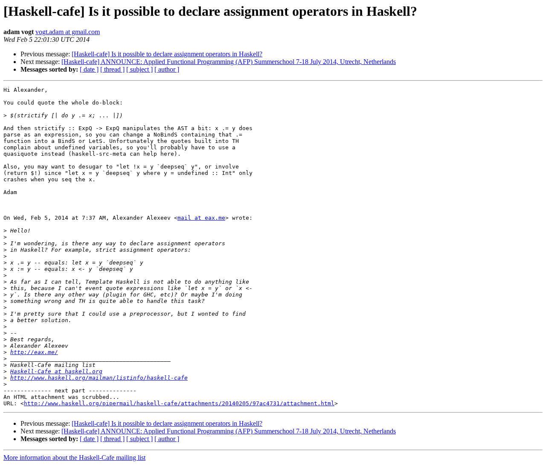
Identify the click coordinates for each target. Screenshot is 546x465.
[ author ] (166, 69)
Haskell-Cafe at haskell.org (56, 371)
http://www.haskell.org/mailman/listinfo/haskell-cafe (99, 378)
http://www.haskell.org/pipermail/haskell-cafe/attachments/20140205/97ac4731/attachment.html (179, 403)
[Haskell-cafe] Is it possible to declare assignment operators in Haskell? (167, 54)
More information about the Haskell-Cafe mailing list (74, 457)
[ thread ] (112, 69)
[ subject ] (139, 69)
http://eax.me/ (34, 352)
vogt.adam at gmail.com (67, 31)
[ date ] (89, 69)
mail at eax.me (201, 218)
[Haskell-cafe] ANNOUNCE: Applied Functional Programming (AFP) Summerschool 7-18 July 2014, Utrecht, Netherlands (228, 61)
